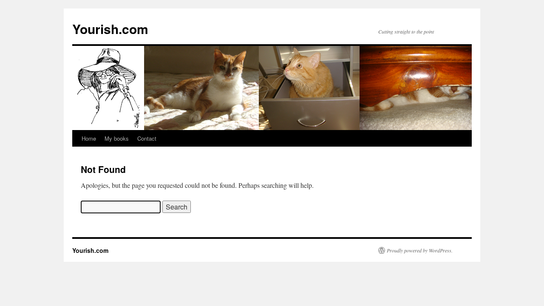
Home (89, 138)
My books (117, 138)
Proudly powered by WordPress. (420, 250)
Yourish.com (110, 29)
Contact (146, 138)
